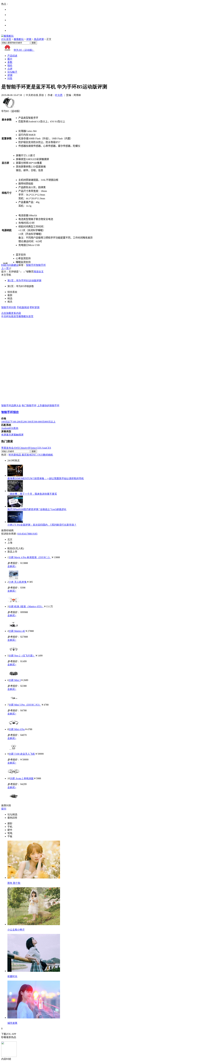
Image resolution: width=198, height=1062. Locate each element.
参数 (9, 62)
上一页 (5, 268)
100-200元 (17, 421)
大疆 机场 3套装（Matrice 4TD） (26, 606)
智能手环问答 (8, 307)
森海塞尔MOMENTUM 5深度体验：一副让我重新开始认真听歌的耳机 (45, 478)
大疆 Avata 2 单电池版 (22, 778)
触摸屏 (20, 434)
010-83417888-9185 (27, 533)
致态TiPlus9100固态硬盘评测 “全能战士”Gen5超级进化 (36, 509)
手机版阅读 (23, 307)
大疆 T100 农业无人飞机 (22, 754)
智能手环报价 (10, 412)
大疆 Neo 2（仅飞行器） (22, 655)
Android (5, 428)
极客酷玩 (19, 39)
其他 (15, 428)
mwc (34, 447)
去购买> (11, 566)
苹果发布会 (7, 447)
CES (48, 447)
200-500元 (28, 421)
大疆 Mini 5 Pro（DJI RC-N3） (25, 704)
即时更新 (35, 307)
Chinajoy (23, 447)
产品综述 (12, 55)
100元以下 (6, 421)
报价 (9, 65)
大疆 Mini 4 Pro (17, 729)
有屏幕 (5, 434)
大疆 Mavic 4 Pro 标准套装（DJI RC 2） (30, 557)
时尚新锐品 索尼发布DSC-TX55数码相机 (31, 454)
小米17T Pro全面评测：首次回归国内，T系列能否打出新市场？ (41, 524)
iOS (11, 428)
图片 (9, 59)
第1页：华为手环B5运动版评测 (24, 280)
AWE (16, 447)
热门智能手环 (29, 405)
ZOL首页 (6, 39)
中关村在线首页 (10, 316)
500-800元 (39, 421)
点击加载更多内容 (11, 313)
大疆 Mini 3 (15, 680)
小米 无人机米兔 (18, 582)
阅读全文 (39, 271)
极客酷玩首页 (26, 316)
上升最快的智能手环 (48, 405)
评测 (28, 39)
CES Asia (41, 447)
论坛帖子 (12, 72)
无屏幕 (12, 434)
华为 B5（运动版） (24, 50)
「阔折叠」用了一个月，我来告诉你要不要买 (32, 494)
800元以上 (50, 421)
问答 (9, 78)
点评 (9, 68)
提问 (3, 808)
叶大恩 (58, 95)
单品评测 (39, 39)
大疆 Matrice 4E (17, 631)
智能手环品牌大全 (11, 405)
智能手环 (31, 265)
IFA (30, 447)
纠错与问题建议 (10, 265)
